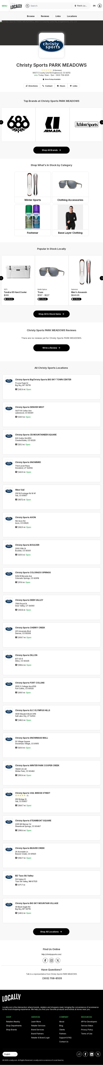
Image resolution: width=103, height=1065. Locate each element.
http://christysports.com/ (51, 954)
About (61, 1022)
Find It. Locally (83, 6)
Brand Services (37, 1030)
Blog (61, 1026)
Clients (62, 1030)
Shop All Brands (50, 150)
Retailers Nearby (13, 1022)
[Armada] (52, 125)
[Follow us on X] (57, 960)
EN (94, 6)
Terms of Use (86, 1034)
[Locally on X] (97, 1054)
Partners (62, 1034)
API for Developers (89, 1022)
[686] (18, 125)
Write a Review (49, 348)
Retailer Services (38, 1026)
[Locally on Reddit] (79, 1054)
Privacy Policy (87, 1030)
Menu (4, 6)
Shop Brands (11, 1030)
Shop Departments (14, 1026)
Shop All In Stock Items (50, 314)
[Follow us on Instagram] (51, 960)
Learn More (36, 1022)
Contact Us (63, 1042)
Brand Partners (37, 1034)
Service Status (87, 1026)
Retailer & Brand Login (40, 1038)
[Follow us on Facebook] (45, 960)
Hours (62, 86)
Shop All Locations (49, 931)
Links (75, 86)
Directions (33, 86)
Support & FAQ (65, 1038)
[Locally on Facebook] (85, 1054)
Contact (48, 86)
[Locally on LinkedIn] (91, 1054)
